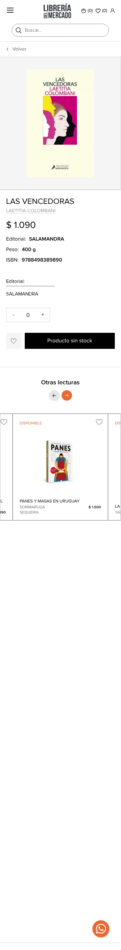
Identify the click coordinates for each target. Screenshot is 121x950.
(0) (90, 11)
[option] (60, 123)
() (104, 11)
